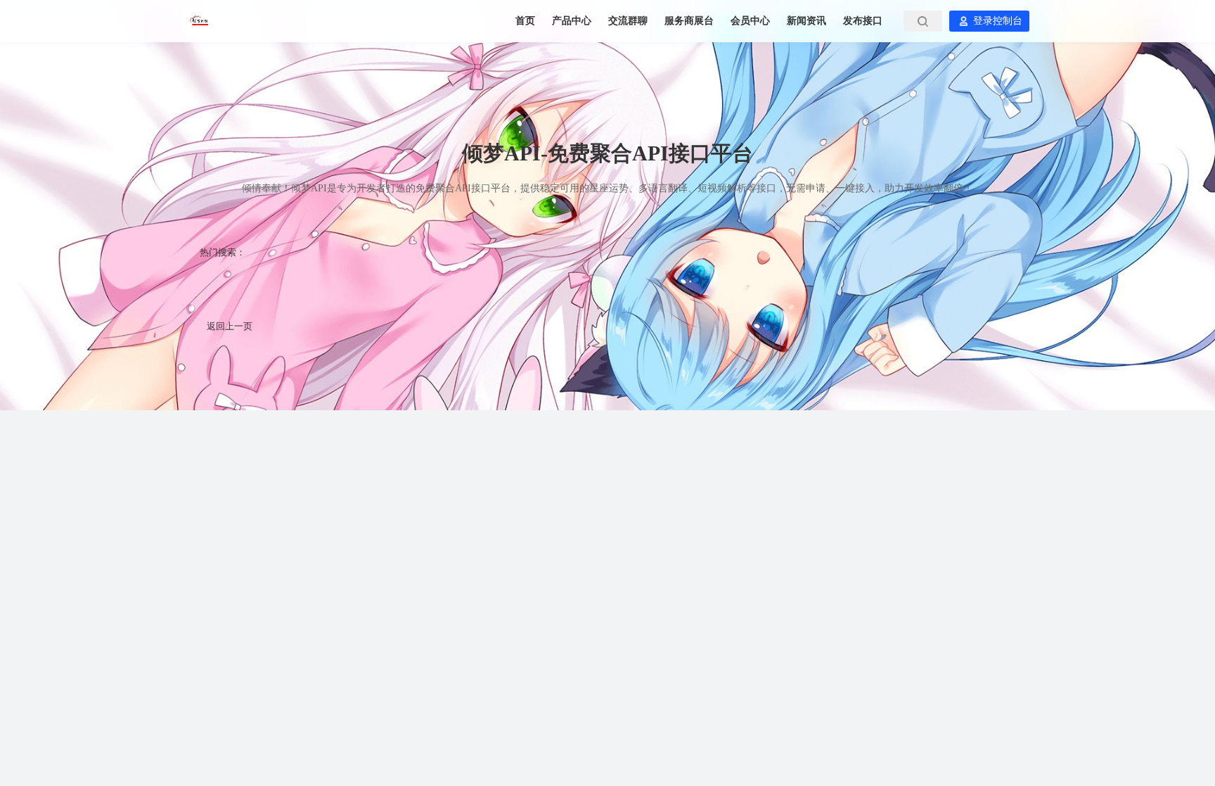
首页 (526, 20)
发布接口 (862, 20)
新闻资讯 (808, 20)
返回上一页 (229, 326)
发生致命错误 (392, 282)
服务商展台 (690, 20)
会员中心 (752, 20)
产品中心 (573, 20)
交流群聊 (629, 20)
